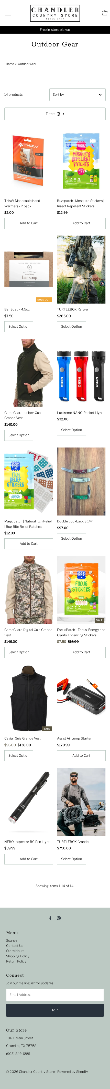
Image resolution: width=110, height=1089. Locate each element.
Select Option (18, 326)
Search (11, 940)
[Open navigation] (8, 12)
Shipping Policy (17, 956)
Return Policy (16, 961)
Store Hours (15, 951)
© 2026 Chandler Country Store (30, 1072)
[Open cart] (104, 12)
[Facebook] (50, 917)
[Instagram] (59, 917)
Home (10, 64)
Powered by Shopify (72, 1072)
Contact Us (14, 946)
